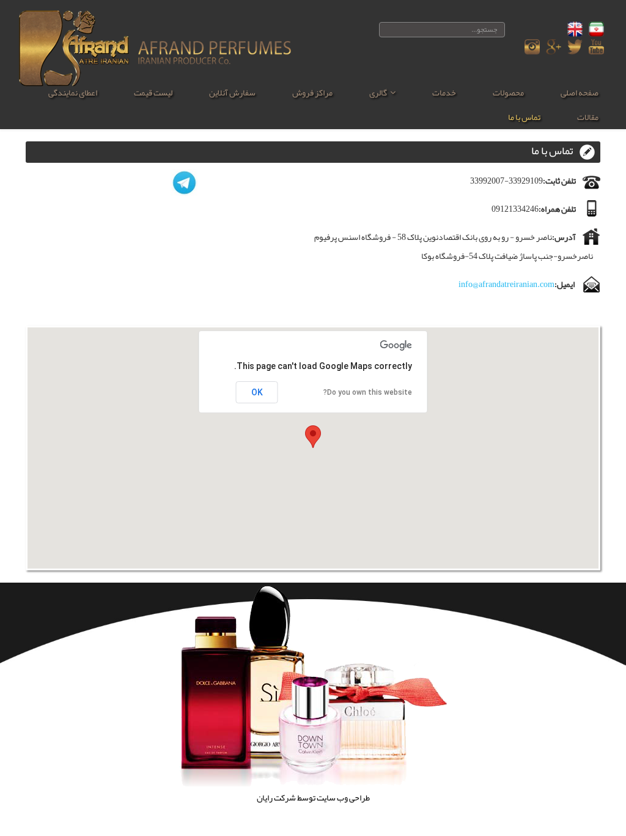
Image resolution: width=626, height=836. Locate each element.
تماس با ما (524, 116)
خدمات (444, 92)
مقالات (587, 116)
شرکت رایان (276, 797)
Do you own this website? (367, 392)
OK (257, 392)
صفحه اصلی (579, 92)
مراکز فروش (312, 92)
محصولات (508, 92)
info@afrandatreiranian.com (506, 284)
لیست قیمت (153, 92)
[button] (313, 436)
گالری (378, 92)
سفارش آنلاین (232, 92)
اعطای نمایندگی (72, 92)
